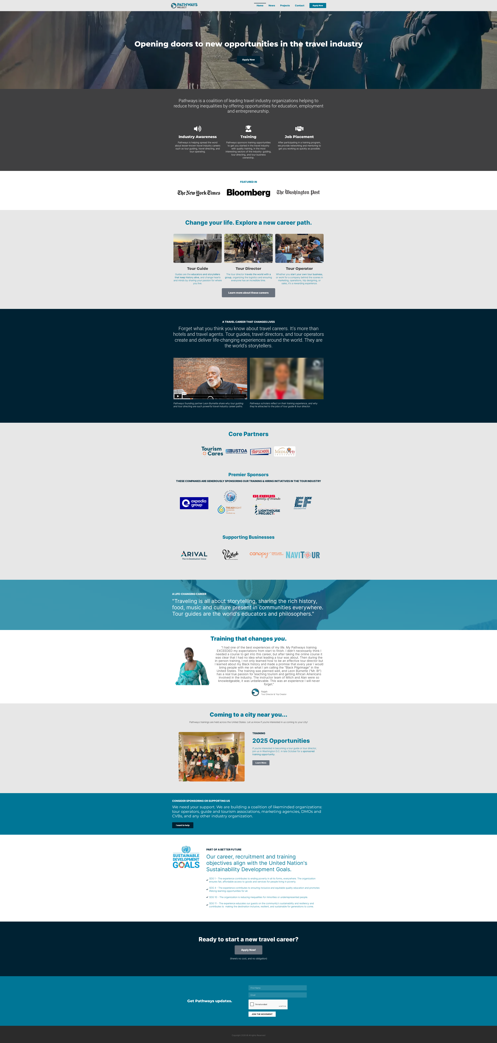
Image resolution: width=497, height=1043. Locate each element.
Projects (285, 5)
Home (260, 5)
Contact (299, 5)
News (272, 5)
